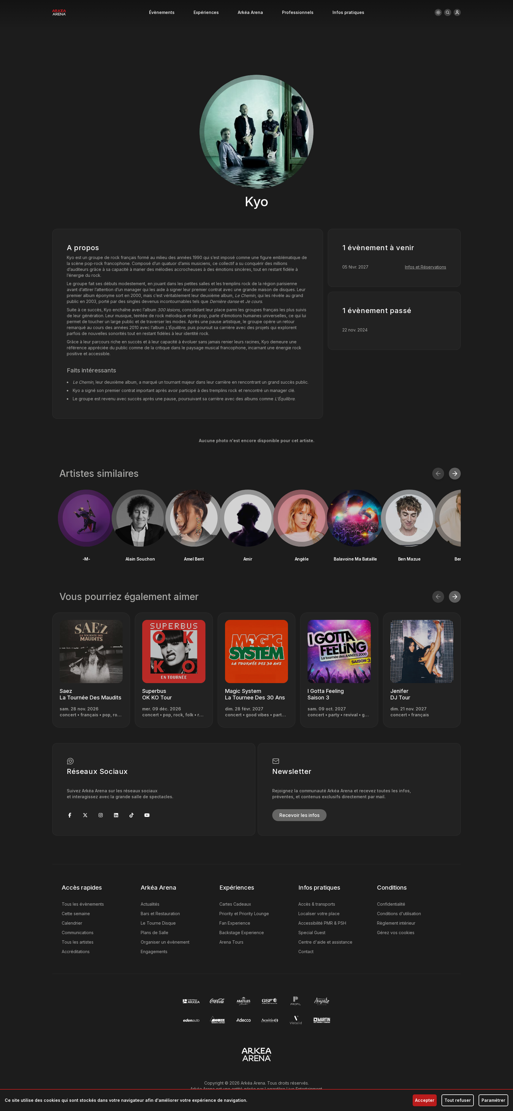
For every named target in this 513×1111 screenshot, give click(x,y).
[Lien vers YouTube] (147, 815)
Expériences (206, 12)
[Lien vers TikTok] (131, 815)
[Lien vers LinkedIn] (116, 815)
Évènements (162, 12)
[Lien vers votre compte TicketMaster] (457, 12)
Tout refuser (457, 1100)
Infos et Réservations (425, 266)
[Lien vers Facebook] (70, 815)
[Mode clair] (438, 12)
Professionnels (298, 12)
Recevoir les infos (299, 815)
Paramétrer (493, 1100)
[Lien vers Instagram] (101, 815)
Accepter (424, 1100)
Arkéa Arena (250, 12)
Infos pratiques (348, 12)
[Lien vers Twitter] (85, 815)
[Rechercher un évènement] (447, 12)
